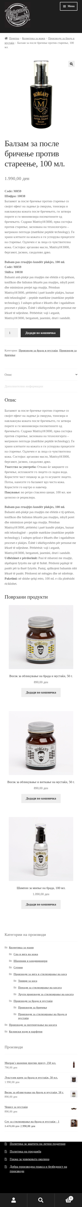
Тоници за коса (27, 980)
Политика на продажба (25, 1151)
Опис (8, 374)
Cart (63, 1197)
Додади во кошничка (40, 333)
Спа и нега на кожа (26, 954)
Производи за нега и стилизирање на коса (40, 974)
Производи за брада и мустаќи (38, 350)
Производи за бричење (32, 1007)
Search (41, 1200)
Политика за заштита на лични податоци (37, 1143)
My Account (13, 1200)
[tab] (41, 375)
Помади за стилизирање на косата (40, 987)
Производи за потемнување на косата (33, 1024)
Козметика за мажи (33, 38)
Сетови (18, 967)
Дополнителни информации (24, 386)
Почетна (14, 38)
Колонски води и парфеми (25, 1031)
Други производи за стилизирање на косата (46, 994)
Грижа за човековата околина (29, 1159)
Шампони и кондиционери (30, 961)
